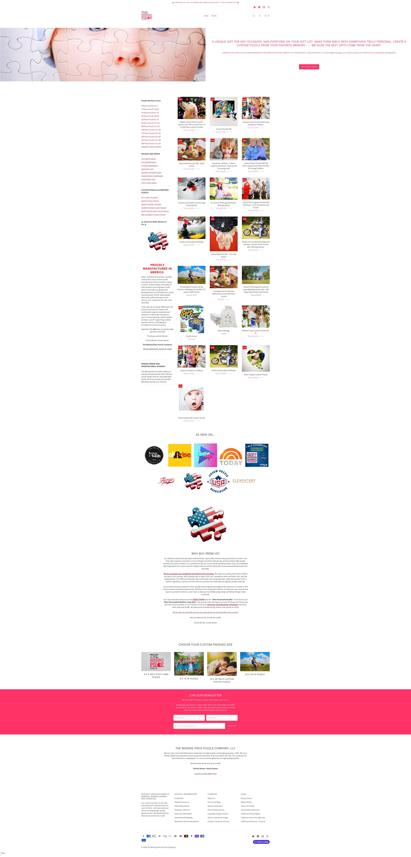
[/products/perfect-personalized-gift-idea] (224, 356)
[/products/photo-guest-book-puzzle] (256, 275)
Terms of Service (247, 806)
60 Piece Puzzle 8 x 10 (150, 119)
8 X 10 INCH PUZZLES (149, 198)
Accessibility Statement (250, 810)
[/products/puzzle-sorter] (192, 319)
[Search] (254, 15)
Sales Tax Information (183, 814)
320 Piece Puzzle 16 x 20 (151, 140)
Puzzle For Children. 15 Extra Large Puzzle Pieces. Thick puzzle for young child (224, 166)
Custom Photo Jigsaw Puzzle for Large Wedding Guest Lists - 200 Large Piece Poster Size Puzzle (256, 289)
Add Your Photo (309, 67)
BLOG (214, 16)
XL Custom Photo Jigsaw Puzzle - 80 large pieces (224, 204)
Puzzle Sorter (191, 336)
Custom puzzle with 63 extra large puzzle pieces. (191, 204)
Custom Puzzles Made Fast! (206, 773)
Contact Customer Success (218, 821)
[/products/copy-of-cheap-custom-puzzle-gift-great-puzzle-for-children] (192, 356)
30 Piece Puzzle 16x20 (150, 116)
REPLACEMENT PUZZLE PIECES (153, 215)
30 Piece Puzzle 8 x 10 (150, 112)
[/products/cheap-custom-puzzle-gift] (256, 108)
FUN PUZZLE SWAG (149, 183)
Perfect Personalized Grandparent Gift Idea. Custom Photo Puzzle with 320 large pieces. (256, 244)
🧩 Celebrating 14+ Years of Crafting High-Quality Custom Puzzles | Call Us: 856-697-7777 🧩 (205, 2)
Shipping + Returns (182, 810)
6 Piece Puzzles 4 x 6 (149, 106)
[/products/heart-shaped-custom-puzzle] (256, 358)
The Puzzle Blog (214, 802)
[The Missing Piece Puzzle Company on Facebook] (259, 7)
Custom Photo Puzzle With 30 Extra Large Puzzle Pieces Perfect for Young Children (256, 166)
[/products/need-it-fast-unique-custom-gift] (192, 108)
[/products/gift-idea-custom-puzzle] (192, 228)
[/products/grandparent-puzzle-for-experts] (256, 228)
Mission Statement (215, 806)
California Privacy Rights (250, 814)
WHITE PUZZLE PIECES (150, 201)
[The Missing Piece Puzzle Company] (154, 15)
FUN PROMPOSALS (148, 162)
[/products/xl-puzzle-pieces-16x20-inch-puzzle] (192, 188)
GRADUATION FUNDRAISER (152, 176)
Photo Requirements (216, 810)
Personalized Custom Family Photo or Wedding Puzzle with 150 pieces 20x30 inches (191, 289)
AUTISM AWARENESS (149, 166)
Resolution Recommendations (186, 821)
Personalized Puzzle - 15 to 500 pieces (223, 255)
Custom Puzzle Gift (223, 129)
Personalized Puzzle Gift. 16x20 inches (191, 164)
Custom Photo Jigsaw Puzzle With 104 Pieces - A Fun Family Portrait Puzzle (255, 205)
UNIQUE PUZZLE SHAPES (151, 147)
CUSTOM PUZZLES (148, 159)
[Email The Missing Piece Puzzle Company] (254, 7)
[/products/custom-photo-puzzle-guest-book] (256, 188)
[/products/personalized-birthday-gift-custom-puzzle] (192, 399)
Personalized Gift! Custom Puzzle (191, 418)
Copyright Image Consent (218, 814)
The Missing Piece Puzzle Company (161, 847)
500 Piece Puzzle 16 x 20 (151, 143)
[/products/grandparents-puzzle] (224, 277)
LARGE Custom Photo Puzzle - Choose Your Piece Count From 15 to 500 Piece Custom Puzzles (191, 124)
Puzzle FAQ (178, 798)
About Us (211, 798)
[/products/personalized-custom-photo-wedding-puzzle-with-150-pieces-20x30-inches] (192, 275)
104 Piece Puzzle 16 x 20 (151, 130)
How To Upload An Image (218, 817)
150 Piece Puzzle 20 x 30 (151, 133)
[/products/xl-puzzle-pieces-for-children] (224, 149)
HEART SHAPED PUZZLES (151, 204)
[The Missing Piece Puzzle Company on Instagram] (264, 7)
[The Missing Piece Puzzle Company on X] (268, 7)
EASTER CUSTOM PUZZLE (151, 173)
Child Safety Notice (182, 806)
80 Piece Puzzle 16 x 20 (150, 126)
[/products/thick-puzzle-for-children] (256, 149)
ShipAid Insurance (181, 802)
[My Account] (260, 15)
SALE (206, 16)
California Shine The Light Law (253, 817)
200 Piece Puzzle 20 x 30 (151, 136)
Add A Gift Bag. (224, 331)
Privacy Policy (246, 798)
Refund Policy (246, 802)
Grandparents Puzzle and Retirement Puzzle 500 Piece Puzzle (223, 294)
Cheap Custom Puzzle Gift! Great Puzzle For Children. (256, 123)
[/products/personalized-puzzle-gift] (192, 149)
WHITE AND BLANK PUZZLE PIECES (155, 211)
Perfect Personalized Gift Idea (192, 242)
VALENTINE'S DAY (148, 179)
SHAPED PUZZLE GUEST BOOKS (153, 208)
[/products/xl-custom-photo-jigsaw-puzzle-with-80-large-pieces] (224, 188)
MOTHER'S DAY (147, 169)
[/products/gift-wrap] (224, 316)
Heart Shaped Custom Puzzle (256, 374)
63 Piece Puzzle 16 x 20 (150, 123)
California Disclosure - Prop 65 (253, 821)
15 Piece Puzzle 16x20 (150, 109)
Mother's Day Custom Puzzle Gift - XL (256, 331)
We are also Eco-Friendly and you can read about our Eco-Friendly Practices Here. (205, 612)
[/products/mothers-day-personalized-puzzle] (256, 316)
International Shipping (183, 817)
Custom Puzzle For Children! (191, 370)
